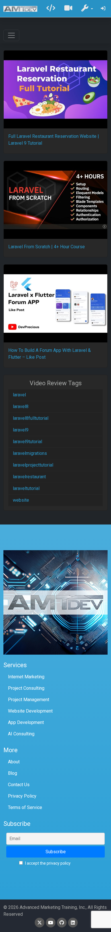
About (14, 761)
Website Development (30, 711)
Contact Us (19, 784)
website (21, 500)
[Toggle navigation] (11, 35)
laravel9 (20, 430)
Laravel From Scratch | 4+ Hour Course (46, 246)
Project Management (28, 699)
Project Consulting (26, 688)
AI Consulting (21, 734)
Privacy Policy (22, 796)
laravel (19, 395)
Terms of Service (25, 807)
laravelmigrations (30, 453)
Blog (12, 773)
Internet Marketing (26, 676)
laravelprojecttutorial (33, 465)
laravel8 (20, 406)
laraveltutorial (26, 488)
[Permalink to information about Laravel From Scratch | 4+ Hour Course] (55, 200)
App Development (26, 722)
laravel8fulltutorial (30, 418)
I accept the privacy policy (47, 863)
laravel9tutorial (27, 441)
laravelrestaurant (29, 476)
